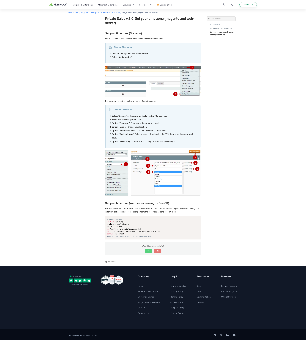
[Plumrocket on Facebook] (214, 335)
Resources (143, 4)
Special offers (166, 4)
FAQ (199, 291)
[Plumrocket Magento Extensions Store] (58, 4)
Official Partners (228, 296)
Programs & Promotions (149, 302)
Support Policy (177, 307)
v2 (119, 13)
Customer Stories (146, 296)
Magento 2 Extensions (83, 4)
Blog (199, 285)
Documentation (204, 296)
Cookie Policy (176, 302)
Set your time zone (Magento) (221, 28)
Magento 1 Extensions (107, 4)
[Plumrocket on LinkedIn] (227, 335)
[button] (148, 251)
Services (127, 4)
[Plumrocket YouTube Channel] (234, 335)
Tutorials (200, 302)
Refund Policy (176, 296)
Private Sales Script (107, 13)
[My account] (223, 5)
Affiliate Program (229, 291)
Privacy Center (177, 313)
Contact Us (143, 313)
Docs (77, 13)
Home (70, 13)
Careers (141, 307)
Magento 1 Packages (89, 13)
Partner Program (229, 285)
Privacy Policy (176, 291)
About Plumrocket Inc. (148, 291)
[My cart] (232, 5)
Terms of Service (178, 285)
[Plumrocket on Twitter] (221, 335)
